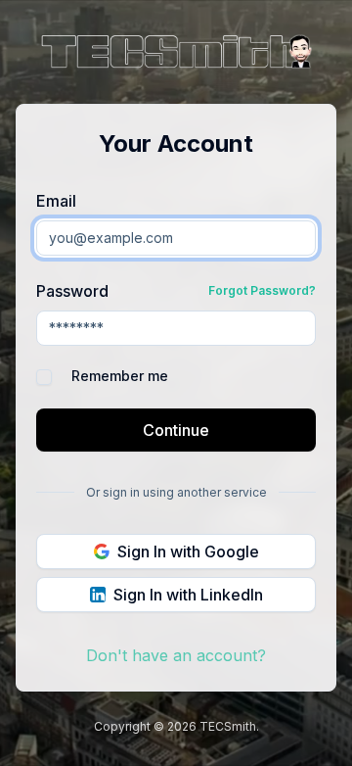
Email (56, 201)
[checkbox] (44, 377)
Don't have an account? (176, 655)
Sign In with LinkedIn (188, 594)
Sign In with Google (188, 551)
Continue (176, 430)
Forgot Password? (262, 290)
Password (72, 291)
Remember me (119, 376)
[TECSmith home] (176, 53)
